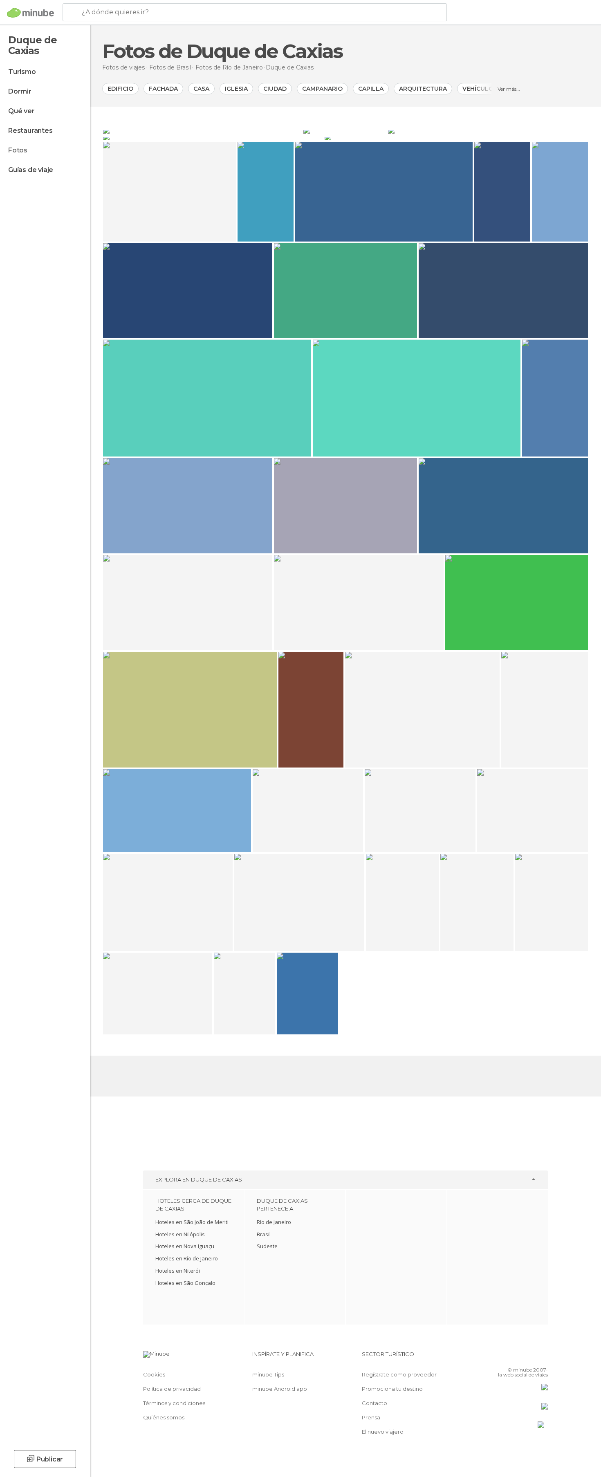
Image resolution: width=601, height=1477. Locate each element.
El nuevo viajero (383, 1431)
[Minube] (30, 12)
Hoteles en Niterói (177, 1270)
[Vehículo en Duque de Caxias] (456, 137)
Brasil (264, 1234)
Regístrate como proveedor (399, 1374)
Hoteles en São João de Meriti (192, 1222)
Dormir (19, 91)
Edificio (120, 88)
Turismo (22, 72)
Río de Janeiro (274, 1222)
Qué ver (21, 111)
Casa (201, 88)
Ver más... (509, 89)
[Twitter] (515, 1357)
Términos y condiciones (174, 1403)
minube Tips (268, 1374)
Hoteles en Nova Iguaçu (184, 1246)
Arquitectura (423, 88)
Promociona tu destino (392, 1388)
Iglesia (236, 88)
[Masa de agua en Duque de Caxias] (213, 137)
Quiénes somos (163, 1417)
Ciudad (275, 88)
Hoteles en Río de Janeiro (186, 1258)
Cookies (154, 1374)
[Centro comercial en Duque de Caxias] (488, 130)
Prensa (371, 1417)
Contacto (374, 1403)
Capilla (370, 88)
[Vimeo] (528, 1357)
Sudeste (267, 1246)
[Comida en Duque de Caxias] (344, 130)
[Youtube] (542, 1357)
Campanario (322, 88)
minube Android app (279, 1388)
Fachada (163, 88)
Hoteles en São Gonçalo (185, 1283)
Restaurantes (30, 130)
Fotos (17, 150)
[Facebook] (501, 1357)
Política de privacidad (172, 1388)
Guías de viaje (30, 170)
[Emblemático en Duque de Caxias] (202, 130)
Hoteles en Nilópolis (180, 1234)
